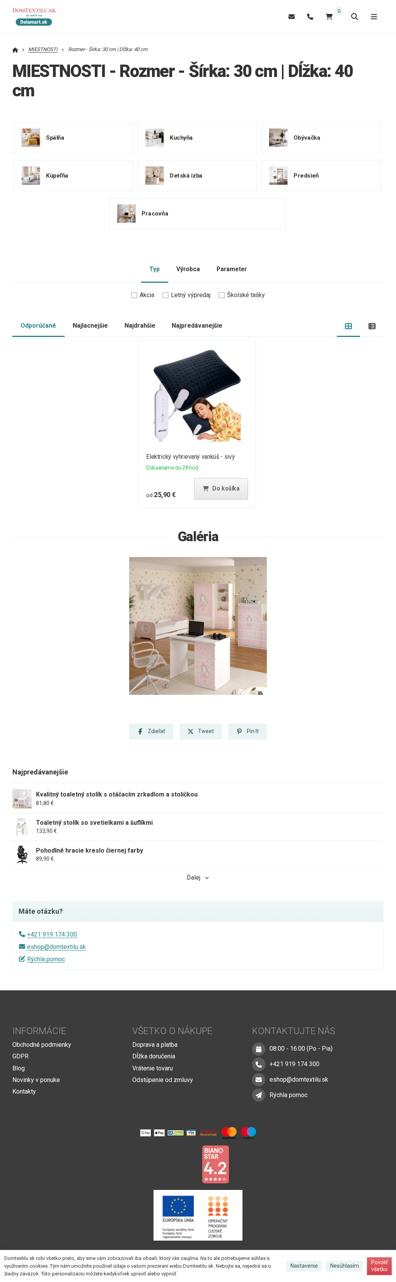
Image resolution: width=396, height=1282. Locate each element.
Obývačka (307, 137)
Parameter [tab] (232, 269)
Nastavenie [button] (304, 1266)
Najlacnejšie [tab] (90, 325)
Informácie (39, 1031)
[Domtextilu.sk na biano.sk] (215, 1163)
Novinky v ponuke (36, 1080)
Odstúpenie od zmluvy (162, 1080)
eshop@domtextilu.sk (56, 946)
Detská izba (186, 175)
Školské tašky (246, 295)
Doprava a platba (155, 1044)
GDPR (20, 1056)
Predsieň (306, 175)
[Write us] (258, 1095)
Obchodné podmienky (41, 1044)
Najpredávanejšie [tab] (197, 325)
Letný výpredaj (190, 295)
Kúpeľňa (57, 175)
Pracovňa (155, 213)
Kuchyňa (181, 137)
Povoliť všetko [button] (379, 1265)
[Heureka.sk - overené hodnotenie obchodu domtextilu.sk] (183, 1163)
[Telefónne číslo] (310, 16)
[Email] (291, 16)
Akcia (147, 295)
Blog (18, 1068)
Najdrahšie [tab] (140, 325)
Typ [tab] (154, 269)
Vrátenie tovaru (152, 1068)
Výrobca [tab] (188, 269)
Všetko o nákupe (172, 1031)
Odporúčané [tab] (38, 325)
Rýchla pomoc (46, 959)
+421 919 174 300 (52, 934)
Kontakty (24, 1091)
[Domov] (37, 16)
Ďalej (193, 877)
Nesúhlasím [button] (344, 1266)
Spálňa (55, 137)
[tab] (348, 326)
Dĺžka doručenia (153, 1056)
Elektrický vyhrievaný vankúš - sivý (191, 456)
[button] (221, 488)
